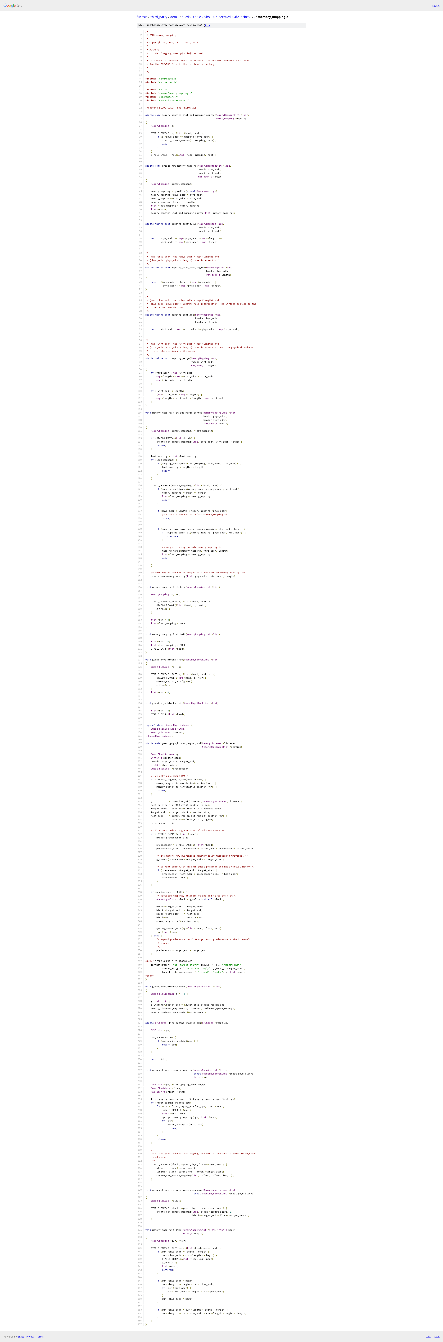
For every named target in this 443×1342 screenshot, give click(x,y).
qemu (174, 17)
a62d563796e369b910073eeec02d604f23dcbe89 (216, 17)
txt (428, 1336)
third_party (158, 17)
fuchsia (142, 17)
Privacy (30, 1336)
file (207, 25)
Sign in (436, 5)
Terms (40, 1336)
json (437, 1336)
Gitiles (20, 1336)
